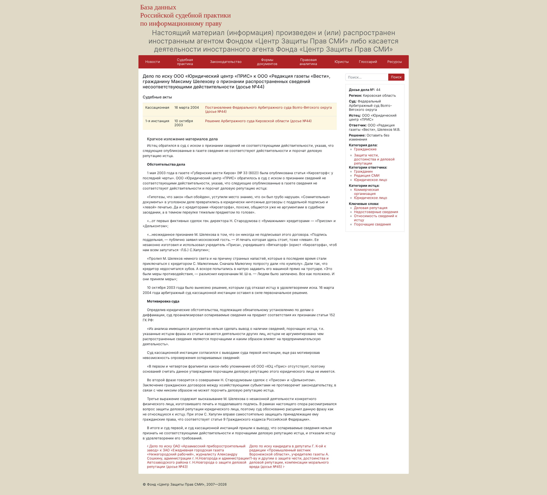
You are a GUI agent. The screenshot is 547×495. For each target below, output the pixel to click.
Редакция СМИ (366, 175)
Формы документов (267, 62)
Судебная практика (185, 62)
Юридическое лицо (370, 180)
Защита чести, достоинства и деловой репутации (374, 159)
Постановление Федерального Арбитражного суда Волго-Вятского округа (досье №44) (268, 109)
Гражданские (365, 149)
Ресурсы (394, 61)
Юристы (342, 61)
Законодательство (226, 61)
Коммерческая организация (366, 191)
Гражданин (363, 171)
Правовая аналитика (308, 62)
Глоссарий (368, 61)
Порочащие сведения (372, 224)
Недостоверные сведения (376, 212)
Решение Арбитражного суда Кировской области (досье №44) (258, 121)
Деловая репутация (370, 208)
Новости (152, 61)
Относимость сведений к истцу (375, 218)
